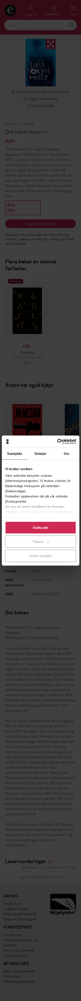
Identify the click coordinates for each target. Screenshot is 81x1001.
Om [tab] (66, 453)
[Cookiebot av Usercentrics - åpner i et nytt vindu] (57, 441)
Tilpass (38, 541)
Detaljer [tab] (40, 453)
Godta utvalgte (40, 555)
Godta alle (40, 527)
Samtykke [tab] (14, 453)
